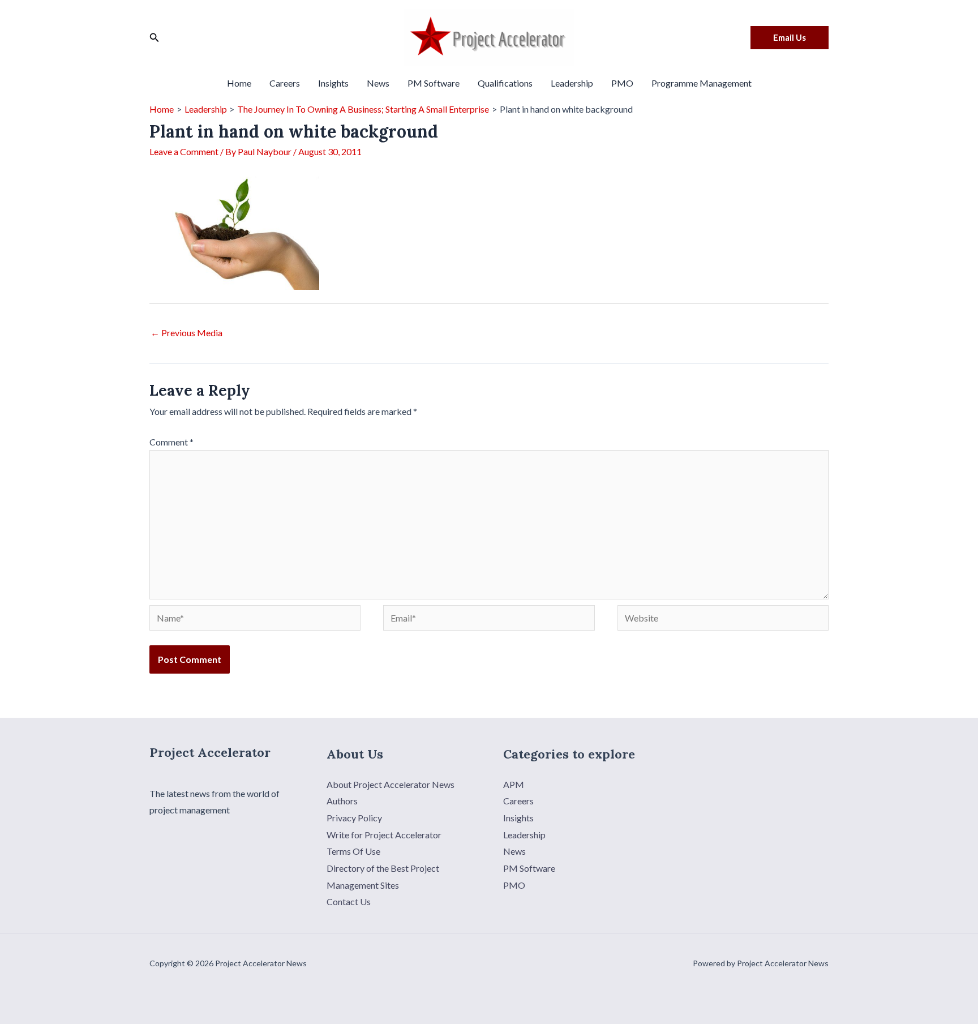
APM (513, 784)
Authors (342, 800)
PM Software (434, 83)
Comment (171, 441)
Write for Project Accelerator (384, 834)
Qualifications (505, 83)
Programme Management (701, 83)
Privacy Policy (354, 817)
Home (239, 83)
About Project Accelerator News (390, 784)
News (378, 83)
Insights (333, 83)
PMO (622, 83)
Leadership (572, 83)
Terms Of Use (353, 851)
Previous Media (186, 332)
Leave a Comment (183, 151)
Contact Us (349, 901)
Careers (284, 83)
